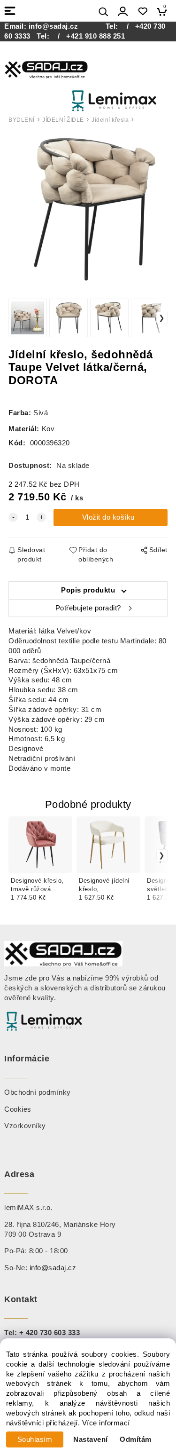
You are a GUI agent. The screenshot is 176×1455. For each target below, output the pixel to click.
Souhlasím (35, 1439)
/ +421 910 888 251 (88, 36)
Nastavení (90, 1439)
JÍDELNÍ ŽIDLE (63, 120)
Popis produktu (88, 590)
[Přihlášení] (123, 11)
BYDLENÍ (21, 120)
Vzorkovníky (25, 1126)
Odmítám (136, 1439)
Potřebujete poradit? (88, 608)
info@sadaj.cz (53, 26)
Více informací (106, 1423)
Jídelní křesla (110, 120)
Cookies (17, 1109)
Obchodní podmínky (37, 1092)
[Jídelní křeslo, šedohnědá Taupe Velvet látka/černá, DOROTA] (87, 209)
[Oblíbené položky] (142, 11)
